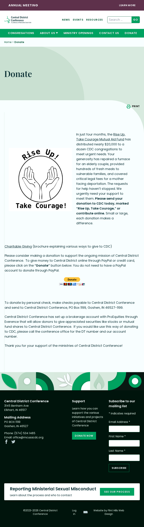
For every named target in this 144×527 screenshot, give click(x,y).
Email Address (119, 422)
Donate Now (84, 435)
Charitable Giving (18, 246)
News (66, 19)
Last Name (117, 451)
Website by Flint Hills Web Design (108, 512)
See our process (117, 492)
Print (136, 106)
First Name (117, 436)
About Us (47, 33)
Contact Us (109, 33)
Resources (94, 19)
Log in (74, 512)
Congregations (21, 33)
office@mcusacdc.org (28, 437)
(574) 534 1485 (24, 433)
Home (8, 42)
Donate (131, 33)
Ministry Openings (79, 33)
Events (78, 19)
